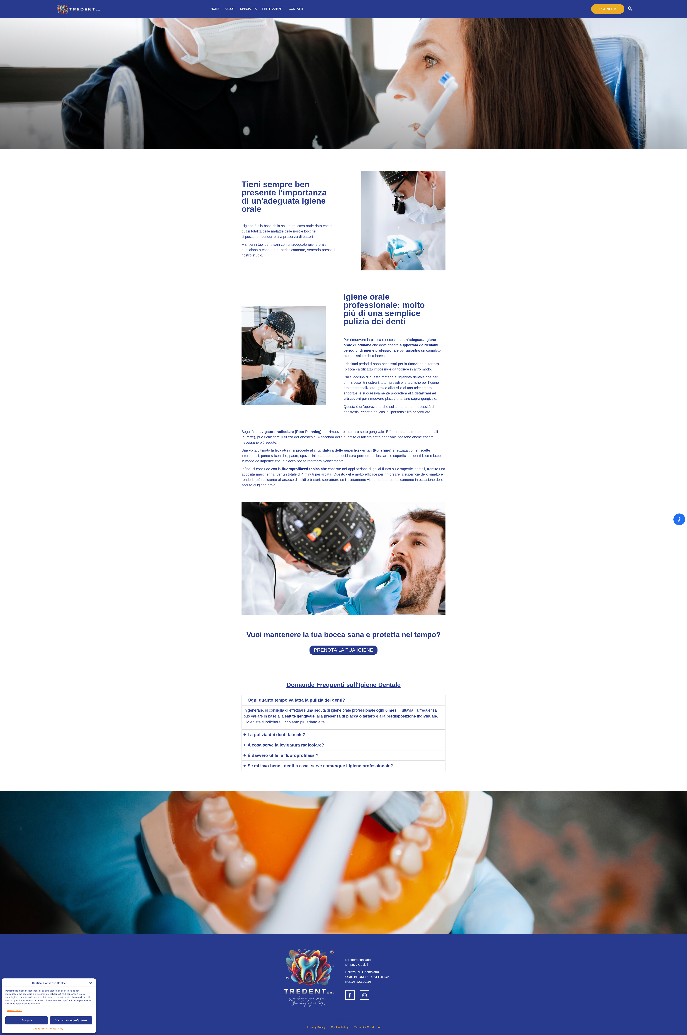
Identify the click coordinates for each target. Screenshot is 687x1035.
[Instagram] (364, 995)
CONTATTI (296, 8)
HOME (215, 8)
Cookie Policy (40, 1028)
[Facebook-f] (350, 995)
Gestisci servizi (14, 1010)
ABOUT (230, 8)
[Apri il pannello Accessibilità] (679, 519)
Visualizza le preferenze (71, 1020)
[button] (90, 983)
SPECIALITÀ (248, 8)
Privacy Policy (56, 1028)
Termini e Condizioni (367, 1027)
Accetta (26, 1020)
